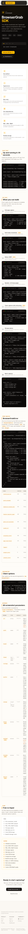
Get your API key (7, 52)
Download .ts (8, 56)
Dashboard (12, 923)
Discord (21, 919)
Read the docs (14, 893)
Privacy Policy (13, 929)
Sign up (11, 921)
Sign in (10, 919)
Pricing (2, 923)
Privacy (20, 921)
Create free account (13, 889)
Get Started (10, 2)
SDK (2, 921)
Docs (2, 919)
